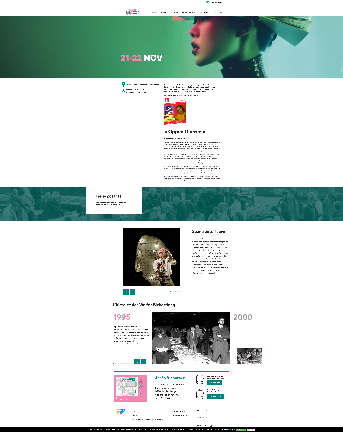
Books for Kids (204, 12)
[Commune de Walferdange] (214, 2)
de (221, 6)
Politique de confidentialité (204, 414)
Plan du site (123, 399)
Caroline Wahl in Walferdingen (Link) (186, 95)
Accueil (154, 12)
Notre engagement (188, 12)
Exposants (174, 12)
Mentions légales (202, 417)
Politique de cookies (202, 411)
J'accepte (241, 430)
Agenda (163, 12)
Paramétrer (250, 429)
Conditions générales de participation (147, 419)
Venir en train (215, 396)
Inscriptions (217, 12)
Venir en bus (214, 383)
